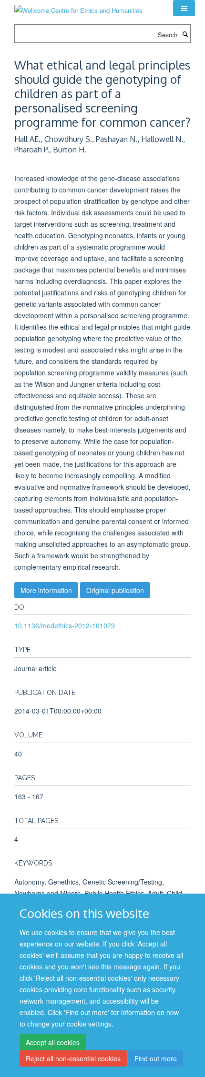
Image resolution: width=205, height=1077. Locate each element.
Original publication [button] (115, 590)
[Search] (185, 34)
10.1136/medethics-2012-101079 (64, 625)
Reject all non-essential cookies (73, 1058)
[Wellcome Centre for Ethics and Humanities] (78, 6)
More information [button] (46, 590)
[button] (184, 8)
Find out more (155, 1058)
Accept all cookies (53, 1042)
